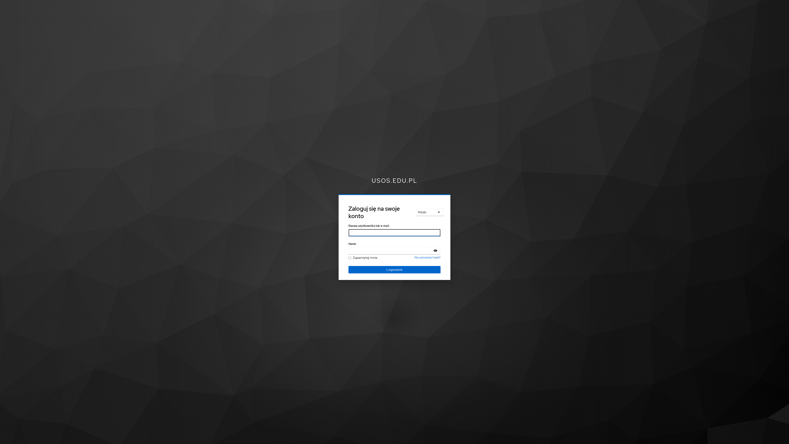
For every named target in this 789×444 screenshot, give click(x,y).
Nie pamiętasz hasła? (427, 257)
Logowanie (394, 269)
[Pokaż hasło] (435, 250)
